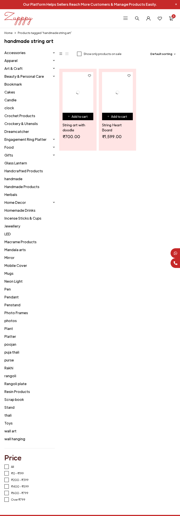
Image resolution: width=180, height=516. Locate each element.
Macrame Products (20, 242)
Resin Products (17, 391)
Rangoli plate (15, 383)
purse (9, 360)
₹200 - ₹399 (20, 480)
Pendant (11, 297)
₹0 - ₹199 (17, 473)
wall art (10, 431)
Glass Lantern (15, 163)
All (12, 466)
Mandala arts (15, 249)
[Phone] (175, 263)
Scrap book (14, 399)
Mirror (9, 257)
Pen (7, 289)
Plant (8, 328)
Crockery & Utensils (21, 123)
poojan (10, 344)
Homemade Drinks (19, 210)
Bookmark (13, 84)
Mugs (8, 273)
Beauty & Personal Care (24, 76)
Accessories (14, 52)
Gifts (8, 155)
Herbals (10, 194)
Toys (8, 423)
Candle (10, 100)
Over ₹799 (18, 499)
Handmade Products (21, 186)
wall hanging (14, 439)
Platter (10, 336)
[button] (78, 106)
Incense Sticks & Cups (22, 218)
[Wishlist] (159, 18)
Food (9, 147)
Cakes (9, 92)
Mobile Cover (15, 265)
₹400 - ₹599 (20, 486)
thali (8, 415)
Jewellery (12, 226)
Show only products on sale (102, 54)
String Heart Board (112, 117)
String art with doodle (74, 117)
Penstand (12, 305)
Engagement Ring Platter (25, 139)
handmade (13, 178)
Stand (9, 407)
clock (9, 108)
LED (7, 234)
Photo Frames (16, 312)
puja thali (11, 352)
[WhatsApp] (175, 253)
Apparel (11, 60)
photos (10, 320)
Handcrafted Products (23, 171)
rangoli (10, 375)
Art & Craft (13, 68)
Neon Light (13, 281)
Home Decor (15, 202)
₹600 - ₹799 (19, 493)
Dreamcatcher (16, 131)
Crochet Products (19, 115)
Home (8, 33)
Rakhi (8, 368)
